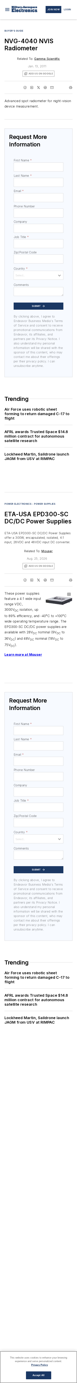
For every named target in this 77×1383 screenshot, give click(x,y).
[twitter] (38, 87)
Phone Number (24, 206)
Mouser (47, 551)
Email (19, 191)
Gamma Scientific (47, 59)
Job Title (21, 237)
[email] (52, 87)
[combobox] (38, 275)
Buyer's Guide (13, 30)
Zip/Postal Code (25, 252)
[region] (38, 1367)
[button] (7, 9)
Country (21, 268)
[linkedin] (32, 87)
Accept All (38, 1375)
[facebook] (25, 87)
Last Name (23, 175)
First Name (23, 160)
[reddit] (45, 87)
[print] (71, 87)
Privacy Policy (39, 1365)
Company (20, 221)
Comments (21, 285)
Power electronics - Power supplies (29, 503)
